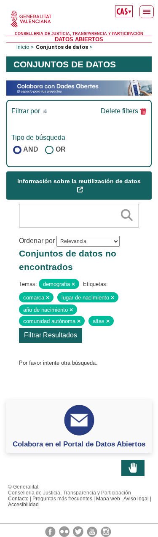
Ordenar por (37, 240)
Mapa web (108, 499)
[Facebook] (51, 531)
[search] (127, 213)
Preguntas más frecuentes (62, 499)
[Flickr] (65, 531)
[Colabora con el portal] (79, 87)
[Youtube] (93, 531)
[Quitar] (73, 284)
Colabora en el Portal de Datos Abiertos (79, 444)
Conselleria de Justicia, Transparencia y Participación (79, 34)
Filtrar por (26, 111)
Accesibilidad (23, 505)
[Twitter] (79, 531)
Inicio (22, 47)
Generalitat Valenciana (79, 19)
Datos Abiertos (79, 39)
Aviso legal (136, 499)
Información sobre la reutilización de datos (79, 181)
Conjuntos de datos (62, 47)
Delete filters (119, 111)
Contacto (18, 499)
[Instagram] (106, 531)
